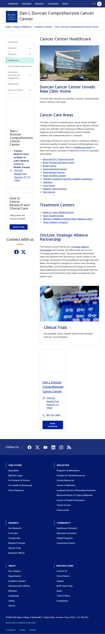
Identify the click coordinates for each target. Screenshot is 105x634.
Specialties (13, 470)
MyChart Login (15, 475)
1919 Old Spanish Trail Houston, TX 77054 (52, 403)
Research (39, 3)
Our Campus (14, 571)
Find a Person (63, 576)
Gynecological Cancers (54, 172)
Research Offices (16, 553)
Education (27, 3)
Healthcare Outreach (67, 528)
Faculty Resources (65, 480)
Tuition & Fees (64, 505)
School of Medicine (66, 485)
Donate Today (18, 227)
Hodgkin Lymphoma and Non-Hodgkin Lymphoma (67, 179)
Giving (11, 600)
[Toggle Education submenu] (30, 48)
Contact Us (62, 571)
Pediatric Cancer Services (55, 188)
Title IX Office (63, 595)
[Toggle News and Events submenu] (30, 90)
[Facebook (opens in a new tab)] (16, 252)
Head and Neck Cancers (54, 175)
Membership (13, 84)
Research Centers (16, 543)
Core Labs (13, 533)
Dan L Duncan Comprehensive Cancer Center (76, 26)
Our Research (14, 528)
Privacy (22, 630)
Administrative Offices (19, 585)
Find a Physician (16, 490)
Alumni (11, 605)
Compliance (62, 600)
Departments (14, 576)
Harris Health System (53, 215)
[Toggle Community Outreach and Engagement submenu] (30, 75)
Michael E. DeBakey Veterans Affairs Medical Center (67, 219)
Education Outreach (66, 533)
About (65, 3)
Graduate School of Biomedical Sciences (76, 490)
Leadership (13, 42)
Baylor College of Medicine (19, 26)
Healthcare (13, 3)
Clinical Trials (14, 548)
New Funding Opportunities (20, 66)
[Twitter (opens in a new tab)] (23, 252)
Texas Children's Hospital (55, 222)
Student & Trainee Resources (71, 475)
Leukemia (47, 182)
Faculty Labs (14, 538)
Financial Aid (63, 510)
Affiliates (12, 590)
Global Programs (65, 538)
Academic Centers (43, 26)
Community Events (66, 543)
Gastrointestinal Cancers (55, 169)
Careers (60, 581)
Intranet (32, 630)
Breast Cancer (49, 165)
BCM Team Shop (65, 585)
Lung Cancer (49, 185)
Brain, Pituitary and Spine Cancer (58, 162)
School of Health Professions (71, 500)
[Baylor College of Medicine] (11, 16)
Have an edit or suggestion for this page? (21, 622)
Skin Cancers (49, 192)
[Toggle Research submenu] (30, 54)
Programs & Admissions (68, 470)
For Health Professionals (20, 485)
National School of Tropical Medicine (74, 495)
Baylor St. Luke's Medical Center (58, 212)
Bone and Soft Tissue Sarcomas (58, 159)
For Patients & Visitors (19, 480)
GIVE (94, 3)
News (59, 590)
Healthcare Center (83, 147)
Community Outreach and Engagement (14, 75)
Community (53, 3)
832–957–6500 (53, 415)
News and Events (15, 90)
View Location (52, 424)
